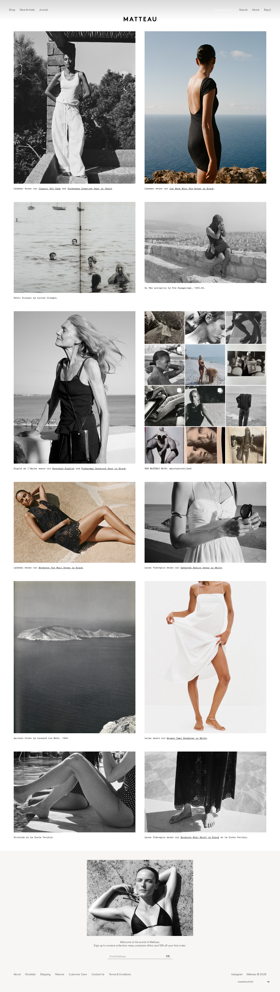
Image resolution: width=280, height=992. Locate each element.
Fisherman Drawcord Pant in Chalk (90, 188)
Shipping (45, 974)
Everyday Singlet (63, 468)
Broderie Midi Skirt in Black (200, 837)
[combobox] (253, 982)
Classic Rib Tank (50, 188)
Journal (43, 10)
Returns (59, 974)
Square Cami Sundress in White (187, 738)
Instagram (237, 974)
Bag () (267, 10)
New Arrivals (27, 10)
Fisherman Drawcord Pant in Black (103, 468)
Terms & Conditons (120, 974)
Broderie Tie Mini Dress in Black (61, 567)
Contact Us (98, 974)
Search (243, 10)
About (255, 10)
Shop (12, 10)
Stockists (30, 974)
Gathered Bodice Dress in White (201, 567)
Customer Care (78, 974)
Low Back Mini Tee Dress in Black (192, 188)
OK (168, 956)
